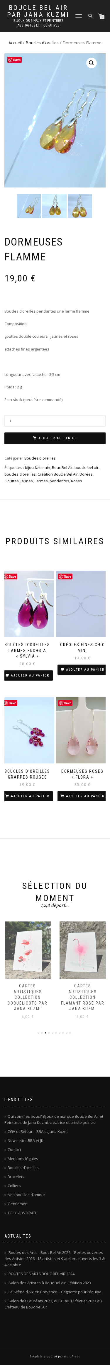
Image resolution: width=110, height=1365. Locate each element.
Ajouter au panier (57, 438)
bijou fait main (37, 467)
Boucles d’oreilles (23, 1167)
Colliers (14, 1185)
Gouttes (11, 480)
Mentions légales (23, 1158)
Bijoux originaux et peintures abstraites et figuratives (38, 23)
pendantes (59, 480)
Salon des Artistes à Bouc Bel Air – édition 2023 (50, 1282)
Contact (14, 1149)
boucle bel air (87, 467)
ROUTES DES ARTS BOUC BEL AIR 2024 (42, 1273)
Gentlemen (18, 1203)
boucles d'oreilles (20, 474)
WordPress (71, 1356)
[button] (91, 63)
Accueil (15, 42)
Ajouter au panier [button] (30, 675)
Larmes (41, 480)
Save (17, 59)
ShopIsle (37, 1356)
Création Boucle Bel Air (58, 474)
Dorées (86, 474)
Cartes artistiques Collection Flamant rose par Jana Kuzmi (82, 997)
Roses (76, 480)
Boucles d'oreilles (42, 42)
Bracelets (16, 1176)
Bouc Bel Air (62, 467)
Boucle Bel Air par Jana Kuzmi (38, 11)
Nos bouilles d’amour (26, 1194)
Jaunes (27, 480)
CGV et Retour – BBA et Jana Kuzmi (38, 1131)
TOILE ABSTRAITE (22, 1212)
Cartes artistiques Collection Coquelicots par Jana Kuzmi (28, 997)
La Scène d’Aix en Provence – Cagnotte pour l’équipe (55, 1291)
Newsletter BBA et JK (25, 1140)
